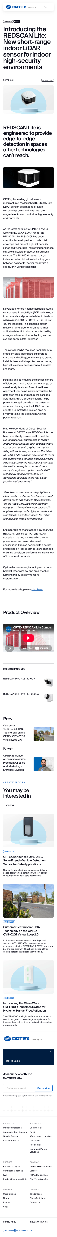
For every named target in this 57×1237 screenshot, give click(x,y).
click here (37, 589)
